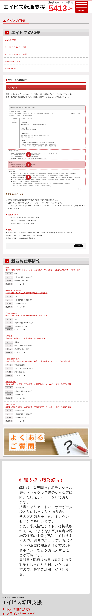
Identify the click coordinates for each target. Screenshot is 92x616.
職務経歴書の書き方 (12, 61)
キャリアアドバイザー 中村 (16, 54)
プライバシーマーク (21, 613)
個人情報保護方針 (19, 609)
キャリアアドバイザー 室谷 (16, 47)
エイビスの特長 (11, 40)
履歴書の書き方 (11, 69)
